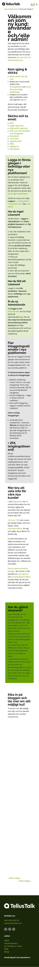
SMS (11, 123)
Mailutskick (14, 136)
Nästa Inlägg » (25, 881)
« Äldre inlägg (14, 878)
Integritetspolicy (11, 943)
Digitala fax (14, 146)
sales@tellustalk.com (13, 923)
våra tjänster (23, 574)
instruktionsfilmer (15, 528)
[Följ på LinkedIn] (5, 929)
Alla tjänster (15, 149)
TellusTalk (17, 805)
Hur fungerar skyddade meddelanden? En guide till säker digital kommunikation (19, 849)
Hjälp (6, 949)
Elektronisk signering (19, 128)
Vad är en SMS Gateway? (19, 800)
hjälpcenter (17, 502)
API (25, 100)
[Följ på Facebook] (9, 929)
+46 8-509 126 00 (11, 920)
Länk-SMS (14, 139)
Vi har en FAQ (13, 520)
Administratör (13, 311)
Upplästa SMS (16, 141)
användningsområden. (21, 577)
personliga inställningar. (18, 194)
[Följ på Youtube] (13, 929)
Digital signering (16, 126)
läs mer (13, 771)
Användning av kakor (13, 946)
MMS (12, 144)
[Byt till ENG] (33, 4)
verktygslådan (16, 87)
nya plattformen (15, 204)
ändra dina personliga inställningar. (20, 89)
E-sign (21, 759)
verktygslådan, (23, 201)
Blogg (6, 952)
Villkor (7, 940)
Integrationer (23, 802)
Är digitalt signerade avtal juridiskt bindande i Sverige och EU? (19, 754)
